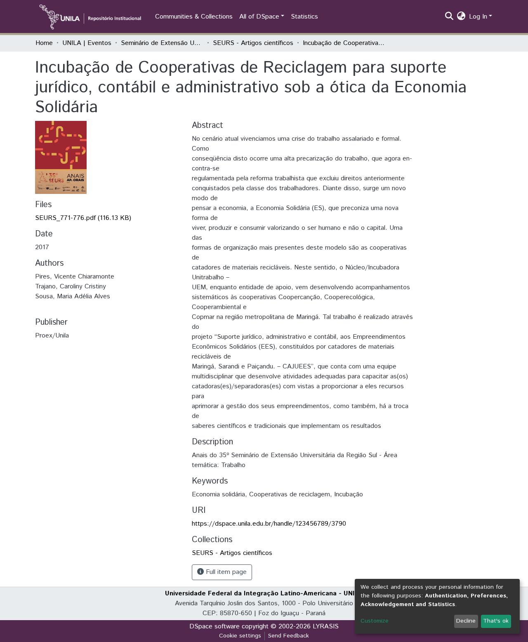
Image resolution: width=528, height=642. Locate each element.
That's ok (496, 621)
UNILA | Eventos (86, 43)
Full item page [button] (225, 572)
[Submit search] (449, 17)
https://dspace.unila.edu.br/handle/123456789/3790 (269, 524)
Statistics (304, 16)
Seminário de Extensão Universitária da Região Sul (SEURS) (162, 43)
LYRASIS (326, 626)
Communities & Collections (194, 16)
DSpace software (214, 626)
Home (44, 43)
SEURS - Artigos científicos (253, 43)
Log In (478, 16)
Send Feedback (288, 636)
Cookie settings (240, 636)
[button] (461, 17)
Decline (466, 621)
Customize (375, 621)
